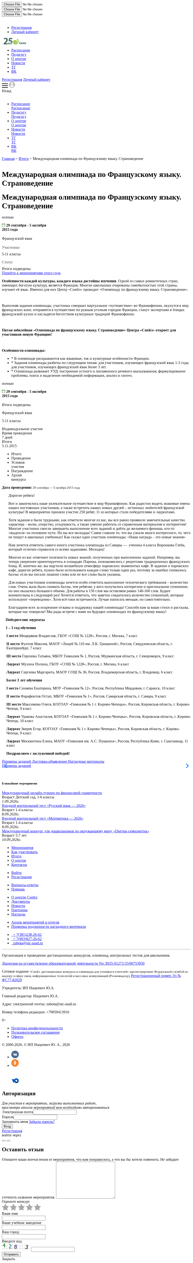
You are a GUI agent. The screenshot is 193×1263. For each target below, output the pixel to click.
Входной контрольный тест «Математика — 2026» (42, 818)
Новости (18, 63)
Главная (8, 159)
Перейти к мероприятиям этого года (31, 273)
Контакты (19, 865)
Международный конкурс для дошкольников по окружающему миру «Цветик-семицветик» (75, 831)
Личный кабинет (25, 32)
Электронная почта (17, 1112)
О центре (18, 59)
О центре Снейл (24, 897)
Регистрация (21, 28)
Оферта (17, 1037)
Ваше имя (10, 1214)
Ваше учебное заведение (21, 1223)
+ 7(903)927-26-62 (27, 939)
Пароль (8, 1117)
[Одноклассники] (15, 1065)
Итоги (24, 159)
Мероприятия (22, 848)
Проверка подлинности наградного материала (48, 927)
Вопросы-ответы (24, 885)
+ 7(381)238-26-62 (27, 935)
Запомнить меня (15, 1122)
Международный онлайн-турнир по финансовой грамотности (52, 793)
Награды (18, 914)
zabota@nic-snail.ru (27, 943)
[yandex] (4, 1140)
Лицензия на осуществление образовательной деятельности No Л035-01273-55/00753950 (73, 963)
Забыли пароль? (42, 1122)
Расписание (20, 50)
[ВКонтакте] (15, 1057)
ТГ (13, 67)
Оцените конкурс (16, 1201)
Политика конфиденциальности (37, 1028)
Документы (20, 901)
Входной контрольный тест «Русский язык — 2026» (44, 806)
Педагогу (18, 54)
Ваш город (10, 1232)
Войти (16, 873)
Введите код (12, 1241)
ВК (13, 71)
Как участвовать (24, 852)
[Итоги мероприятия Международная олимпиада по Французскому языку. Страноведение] (15, 43)
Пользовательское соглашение (35, 1032)
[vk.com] (8, 1140)
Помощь (18, 889)
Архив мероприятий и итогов (35, 922)
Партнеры (19, 910)
